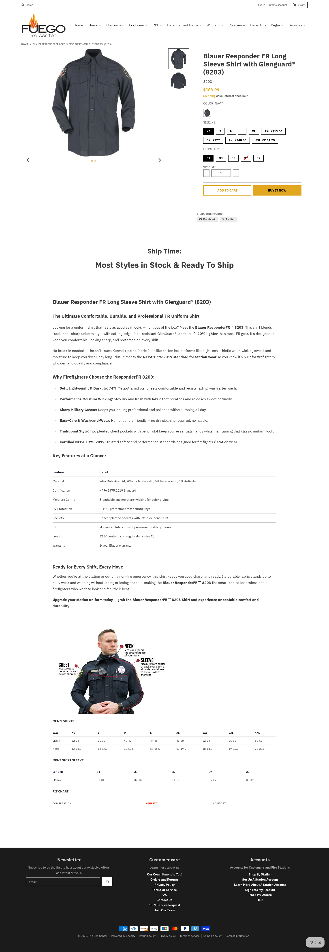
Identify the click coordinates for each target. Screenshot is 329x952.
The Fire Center (97, 935)
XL (254, 130)
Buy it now (277, 190)
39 (258, 157)
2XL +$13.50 (273, 130)
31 (208, 157)
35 (233, 157)
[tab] (92, 161)
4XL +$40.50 (237, 139)
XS (208, 130)
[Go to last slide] (28, 160)
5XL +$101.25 (265, 139)
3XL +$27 (213, 139)
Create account (278, 4)
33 (221, 157)
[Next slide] (159, 160)
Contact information (237, 935)
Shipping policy (212, 935)
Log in (261, 4)
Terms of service (190, 935)
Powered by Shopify (123, 935)
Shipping (209, 96)
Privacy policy (168, 935)
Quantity (209, 166)
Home (24, 44)
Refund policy (147, 935)
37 (246, 157)
